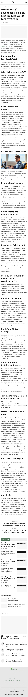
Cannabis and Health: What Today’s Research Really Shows (8, 561)
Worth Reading (8, 6)
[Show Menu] (2, 2)
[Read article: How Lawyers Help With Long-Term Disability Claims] (22, 571)
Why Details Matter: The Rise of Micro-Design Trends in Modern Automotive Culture (16, 655)
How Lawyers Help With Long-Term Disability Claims (7, 570)
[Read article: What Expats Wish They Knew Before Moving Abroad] (4, 606)
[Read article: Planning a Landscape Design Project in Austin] (14, 625)
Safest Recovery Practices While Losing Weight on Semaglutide (8, 544)
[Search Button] (26, 2)
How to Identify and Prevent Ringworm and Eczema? (8, 553)
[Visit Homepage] (13, 2)
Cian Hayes (4, 548)
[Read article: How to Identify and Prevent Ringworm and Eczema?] (22, 554)
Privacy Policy (12, 678)
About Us (17, 680)
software (3, 46)
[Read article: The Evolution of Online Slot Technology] (22, 588)
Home (2, 6)
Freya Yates (5, 22)
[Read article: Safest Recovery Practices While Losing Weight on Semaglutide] (22, 545)
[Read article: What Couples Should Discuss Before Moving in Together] (22, 579)
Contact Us (7, 681)
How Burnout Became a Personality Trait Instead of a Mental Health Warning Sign (16, 644)
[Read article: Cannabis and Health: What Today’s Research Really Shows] (22, 562)
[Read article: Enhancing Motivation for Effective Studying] (4, 600)
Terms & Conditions (9, 680)
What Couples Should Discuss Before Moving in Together (8, 578)
